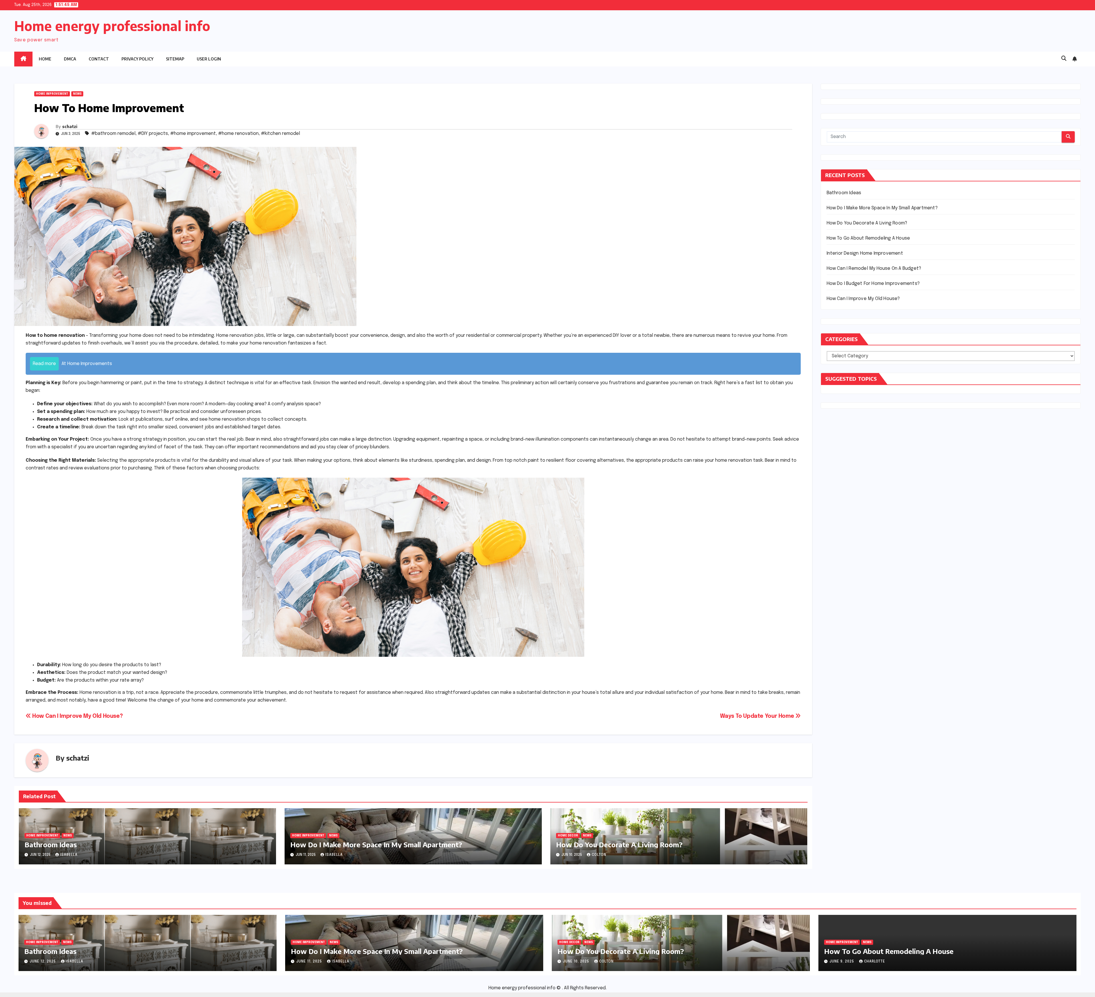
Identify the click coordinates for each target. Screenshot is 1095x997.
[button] (1063, 58)
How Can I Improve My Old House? (77, 716)
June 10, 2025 (576, 961)
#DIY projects (153, 133)
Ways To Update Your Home (757, 716)
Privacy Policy (137, 58)
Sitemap (175, 58)
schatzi (69, 126)
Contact (99, 58)
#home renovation (238, 133)
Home (45, 58)
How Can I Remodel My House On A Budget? (874, 268)
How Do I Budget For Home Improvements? (873, 283)
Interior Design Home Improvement (865, 253)
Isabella (69, 855)
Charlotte (874, 961)
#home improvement (193, 133)
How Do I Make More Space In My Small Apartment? (376, 844)
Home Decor (568, 835)
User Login (209, 58)
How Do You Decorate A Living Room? (619, 844)
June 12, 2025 (43, 961)
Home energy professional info (112, 26)
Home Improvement (52, 93)
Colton (599, 855)
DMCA (70, 58)
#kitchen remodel (280, 133)
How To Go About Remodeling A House (868, 238)
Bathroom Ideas (51, 844)
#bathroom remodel (113, 133)
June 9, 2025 (842, 961)
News (77, 93)
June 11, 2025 (309, 961)
